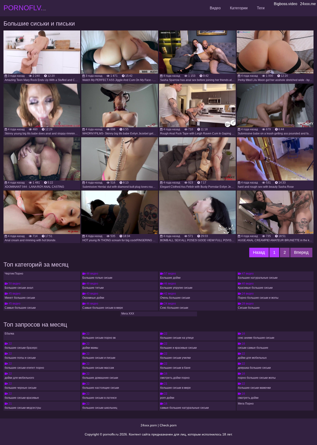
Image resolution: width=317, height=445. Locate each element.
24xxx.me (308, 4)
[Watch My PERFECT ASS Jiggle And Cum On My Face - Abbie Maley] (119, 52)
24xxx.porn (149, 425)
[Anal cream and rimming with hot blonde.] (41, 212)
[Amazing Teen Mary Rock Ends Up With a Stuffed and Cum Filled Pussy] (41, 52)
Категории (239, 8)
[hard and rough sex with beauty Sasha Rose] (275, 159)
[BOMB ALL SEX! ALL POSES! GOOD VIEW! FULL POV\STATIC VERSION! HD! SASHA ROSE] (197, 212)
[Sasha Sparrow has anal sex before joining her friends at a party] (197, 52)
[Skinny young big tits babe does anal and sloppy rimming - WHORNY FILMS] (41, 105)
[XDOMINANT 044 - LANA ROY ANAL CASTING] (41, 159)
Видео (215, 8)
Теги (261, 8)
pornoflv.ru (111, 434)
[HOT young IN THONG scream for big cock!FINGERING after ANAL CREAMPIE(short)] (119, 212)
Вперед (301, 252)
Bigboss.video (285, 4)
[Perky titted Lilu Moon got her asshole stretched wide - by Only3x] (275, 52)
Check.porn (168, 425)
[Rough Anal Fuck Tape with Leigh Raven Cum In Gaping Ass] (197, 105)
